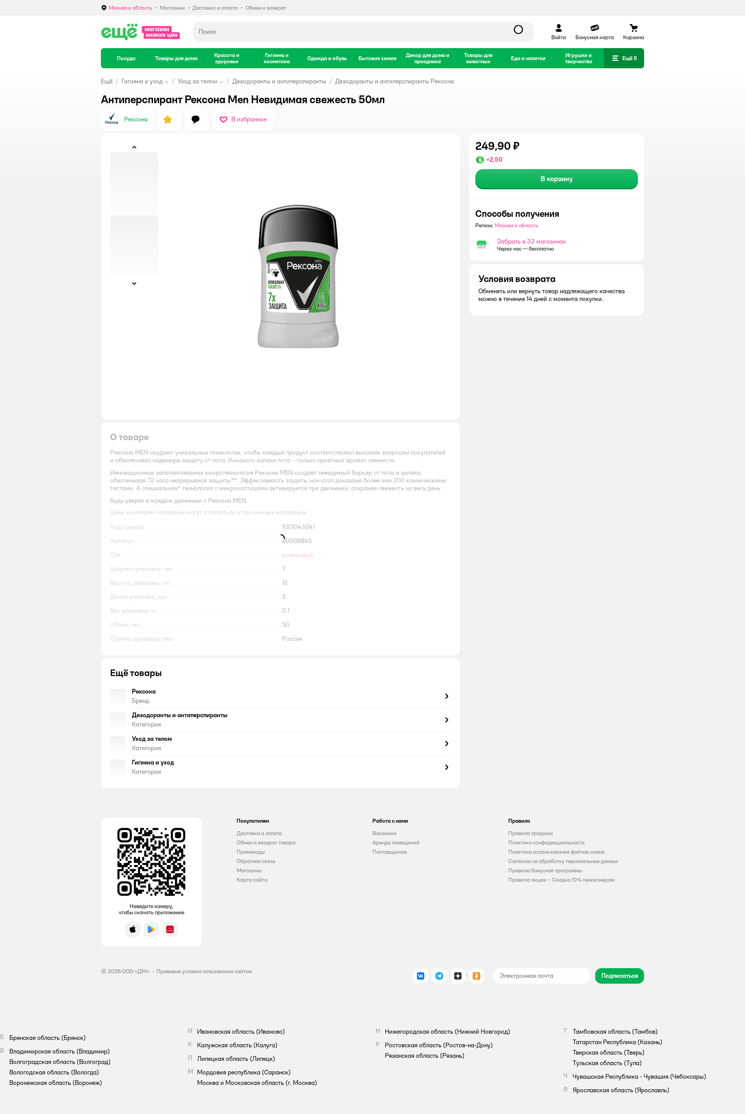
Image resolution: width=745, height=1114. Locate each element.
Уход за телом (197, 81)
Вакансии (384, 833)
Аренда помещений (395, 842)
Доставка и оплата (259, 833)
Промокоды (251, 852)
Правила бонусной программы (545, 870)
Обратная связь (256, 861)
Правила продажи (530, 833)
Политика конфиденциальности (546, 842)
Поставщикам (389, 852)
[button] (624, 58)
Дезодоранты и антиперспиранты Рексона (394, 81)
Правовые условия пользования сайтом (204, 971)
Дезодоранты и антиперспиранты (279, 81)
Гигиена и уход (142, 81)
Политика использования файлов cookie (556, 852)
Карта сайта (252, 880)
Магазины (249, 870)
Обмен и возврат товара (266, 842)
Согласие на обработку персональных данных (563, 861)
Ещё (107, 81)
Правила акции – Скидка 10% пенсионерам (561, 880)
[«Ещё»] (140, 31)
